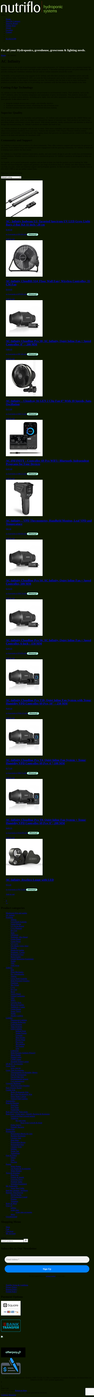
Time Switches (16, 1027)
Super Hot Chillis (17, 1188)
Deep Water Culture (18, 1096)
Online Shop (11, 26)
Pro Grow (19, 1042)
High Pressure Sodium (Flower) (23, 1053)
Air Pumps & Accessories (21, 1169)
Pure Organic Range (14, 1088)
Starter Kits (10, 1129)
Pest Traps (15, 1107)
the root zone (21, 1121)
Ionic (13, 933)
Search (3, 1238)
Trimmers (14, 1201)
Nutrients (9, 917)
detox (13, 1214)
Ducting (14, 1162)
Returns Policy (11, 1289)
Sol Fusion (20, 1046)
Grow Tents (10, 1066)
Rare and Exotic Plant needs (17, 1112)
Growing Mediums (13, 1083)
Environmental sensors (19, 1079)
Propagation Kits (17, 1145)
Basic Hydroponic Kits (20, 1092)
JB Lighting (20, 1044)
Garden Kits (10, 1090)
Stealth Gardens (17, 1016)
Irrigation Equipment (19, 1184)
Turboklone (15, 1153)
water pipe (15, 1210)
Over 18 (9, 1206)
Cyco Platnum (16, 928)
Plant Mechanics (17, 972)
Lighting (9, 1018)
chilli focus (15, 965)
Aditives (9, 968)
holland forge (21, 1031)
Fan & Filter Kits (17, 1077)
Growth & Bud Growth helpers (23, 1116)
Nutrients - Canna (17, 952)
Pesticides (14, 1105)
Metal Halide (16, 1055)
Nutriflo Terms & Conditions (17, 1285)
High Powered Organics (20, 981)
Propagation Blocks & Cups (21, 1134)
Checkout (9, 1231)
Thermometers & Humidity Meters (24, 1072)
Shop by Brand (12, 23)
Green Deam (16, 941)
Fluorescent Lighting (19, 1020)
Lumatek (19, 1035)
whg (17, 1048)
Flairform (14, 983)
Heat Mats (15, 1140)
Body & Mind (11, 1204)
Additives (14, 1118)
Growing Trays (17, 1179)
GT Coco (14, 944)
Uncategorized (11, 1217)
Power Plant (20, 1040)
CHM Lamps (16, 1059)
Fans (12, 1160)
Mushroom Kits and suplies (16, 913)
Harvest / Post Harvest (14, 1193)
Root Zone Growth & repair (31, 1123)
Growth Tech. (16, 1003)
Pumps (8, 1164)
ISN (12, 970)
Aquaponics (10, 1101)
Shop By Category (13, 21)
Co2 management (17, 1081)
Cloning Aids (16, 1138)
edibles (13, 1208)
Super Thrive (16, 1011)
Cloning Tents (16, 1147)
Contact (9, 32)
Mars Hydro (20, 1038)
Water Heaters (16, 1171)
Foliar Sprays (16, 1125)
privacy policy (51, 1276)
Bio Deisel (15, 985)
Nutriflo (14, 948)
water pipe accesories (24, 1212)
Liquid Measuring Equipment (22, 959)
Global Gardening (18, 996)
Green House (16, 924)
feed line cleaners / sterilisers (17, 1190)
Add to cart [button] (10, 239)
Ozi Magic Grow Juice (19, 946)
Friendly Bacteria (17, 1127)
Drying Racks (16, 1195)
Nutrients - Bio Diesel (19, 937)
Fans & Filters (11, 1155)
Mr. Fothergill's (12, 1186)
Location (9, 30)
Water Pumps (16, 1166)
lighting (14, 1149)
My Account (11, 1233)
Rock (13, 992)
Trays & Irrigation (13, 1173)
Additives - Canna (18, 1007)
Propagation (10, 1131)
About (8, 28)
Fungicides (15, 1110)
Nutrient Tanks (16, 1182)
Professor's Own (17, 955)
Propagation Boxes (18, 1142)
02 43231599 (11, 39)
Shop (8, 1227)
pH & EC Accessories (14, 1064)
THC (13, 963)
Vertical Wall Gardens (19, 1099)
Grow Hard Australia (19, 979)
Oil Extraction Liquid (19, 1197)
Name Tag (15, 1151)
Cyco (13, 987)
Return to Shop (21, 1390)
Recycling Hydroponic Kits (21, 1094)
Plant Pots (14, 1175)
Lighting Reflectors (18, 1022)
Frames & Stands (17, 1177)
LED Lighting (16, 1029)
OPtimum (14, 935)
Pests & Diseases (12, 1103)
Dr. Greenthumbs (17, 974)
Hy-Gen (14, 931)
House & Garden (17, 950)
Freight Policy (11, 1292)
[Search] (26, 1240)
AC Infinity (10, 915)
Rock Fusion (16, 957)
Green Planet (16, 939)
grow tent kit (16, 1068)
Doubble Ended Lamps (20, 1062)
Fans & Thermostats (18, 1075)
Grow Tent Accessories (15, 1070)
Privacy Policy (11, 1287)
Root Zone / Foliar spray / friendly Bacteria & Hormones (28, 1114)
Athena (13, 920)
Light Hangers (16, 1024)
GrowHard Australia (19, 922)
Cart (7, 1229)
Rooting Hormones (18, 1136)
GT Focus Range (17, 926)
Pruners (14, 1199)
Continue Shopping (8, 1395)
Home (8, 19)
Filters (13, 1158)
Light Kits (15, 1051)
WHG (13, 1000)
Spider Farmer (21, 1033)
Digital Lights (16, 1057)
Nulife (13, 961)
